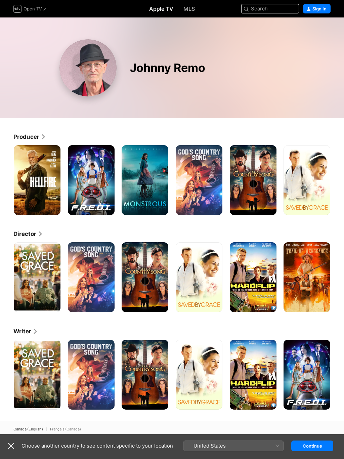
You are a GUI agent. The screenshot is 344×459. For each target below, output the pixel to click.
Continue (312, 446)
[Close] (11, 446)
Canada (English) (28, 429)
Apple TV (161, 8)
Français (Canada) (65, 429)
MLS (189, 8)
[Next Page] (337, 180)
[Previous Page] (6, 180)
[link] (29, 136)
